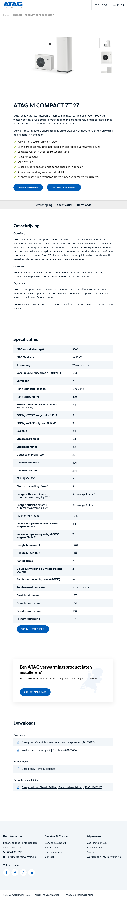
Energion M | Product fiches (38, 768)
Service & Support (55, 843)
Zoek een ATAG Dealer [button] (35, 692)
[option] (50, 51)
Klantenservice (53, 852)
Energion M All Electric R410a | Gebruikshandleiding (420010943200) (62, 787)
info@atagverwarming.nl (22, 857)
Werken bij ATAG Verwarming (104, 857)
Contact (49, 857)
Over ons (92, 852)
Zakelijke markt (96, 847)
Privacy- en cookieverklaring (79, 894)
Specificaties (64, 205)
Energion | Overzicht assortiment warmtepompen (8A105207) (58, 742)
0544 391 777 (14, 852)
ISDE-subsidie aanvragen (64, 187)
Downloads (84, 205)
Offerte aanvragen (28, 187)
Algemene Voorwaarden (47, 894)
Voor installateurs (97, 843)
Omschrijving (44, 205)
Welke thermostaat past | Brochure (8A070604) (49, 750)
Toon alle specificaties (33, 629)
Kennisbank (52, 847)
